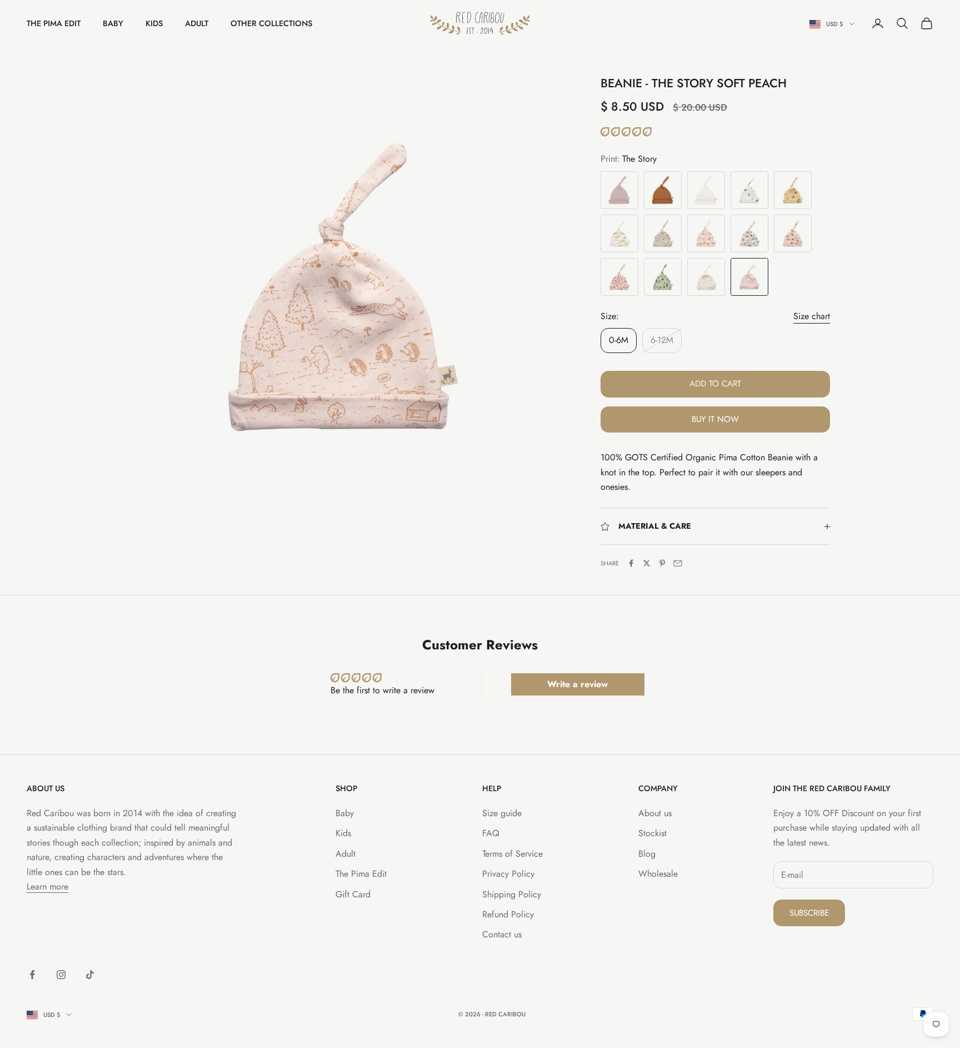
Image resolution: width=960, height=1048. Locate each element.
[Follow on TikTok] (90, 974)
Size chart (811, 316)
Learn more (47, 886)
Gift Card (353, 894)
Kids (154, 23)
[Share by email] (677, 563)
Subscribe (809, 913)
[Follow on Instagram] (61, 974)
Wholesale (658, 873)
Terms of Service (512, 853)
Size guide (502, 813)
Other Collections (271, 23)
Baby (113, 23)
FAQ (490, 833)
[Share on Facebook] (631, 563)
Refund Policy (508, 914)
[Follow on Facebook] (32, 974)
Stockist (652, 833)
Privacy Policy (508, 873)
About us (655, 813)
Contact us (502, 934)
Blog (647, 853)
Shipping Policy (511, 894)
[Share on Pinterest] (662, 563)
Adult (196, 23)
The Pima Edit (54, 23)
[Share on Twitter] (646, 563)
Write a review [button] (577, 684)
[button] (626, 132)
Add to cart (715, 384)
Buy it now (715, 419)
